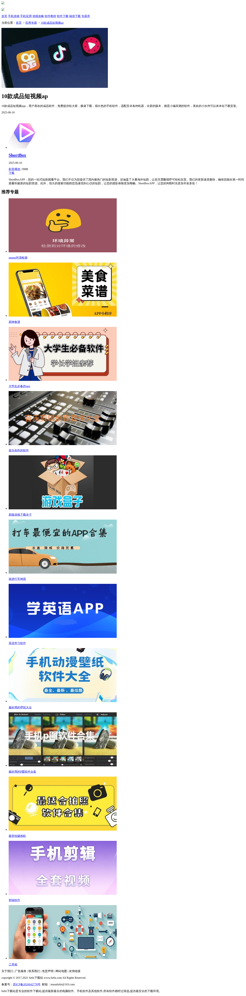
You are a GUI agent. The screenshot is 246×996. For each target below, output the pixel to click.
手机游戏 (13, 16)
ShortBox (17, 155)
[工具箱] (63, 958)
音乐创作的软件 (19, 450)
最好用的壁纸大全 (20, 707)
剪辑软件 (14, 900)
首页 (4, 16)
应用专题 (31, 22)
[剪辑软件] (63, 893)
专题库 (85, 16)
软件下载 (62, 16)
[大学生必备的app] (63, 379)
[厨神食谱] (63, 315)
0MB (25, 169)
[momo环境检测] (63, 251)
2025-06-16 (15, 162)
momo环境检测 (18, 257)
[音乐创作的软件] (63, 444)
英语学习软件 (17, 643)
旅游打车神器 (17, 578)
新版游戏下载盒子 (20, 514)
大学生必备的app (19, 386)
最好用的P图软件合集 (22, 771)
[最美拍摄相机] (63, 829)
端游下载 (75, 16)
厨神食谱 (14, 321)
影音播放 (14, 169)
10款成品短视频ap (52, 22)
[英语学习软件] (63, 636)
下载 (11, 172)
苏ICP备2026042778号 (27, 984)
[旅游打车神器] (63, 572)
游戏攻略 (38, 16)
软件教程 (50, 16)
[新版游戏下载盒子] (63, 508)
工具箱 (13, 964)
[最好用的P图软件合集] (63, 765)
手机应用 (26, 16)
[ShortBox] (24, 147)
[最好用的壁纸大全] (63, 701)
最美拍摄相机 (17, 835)
